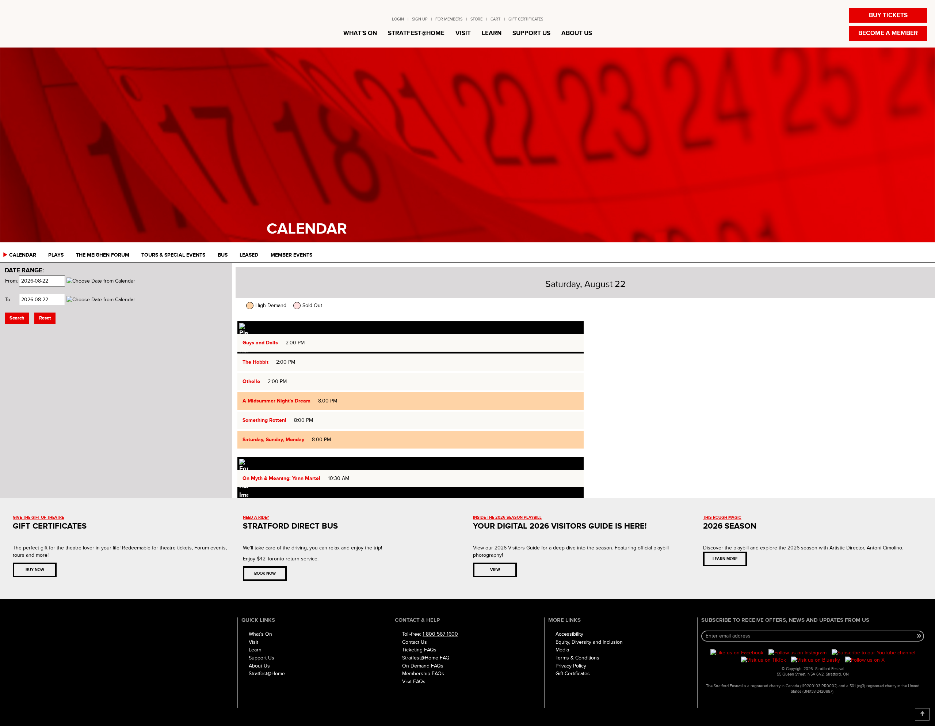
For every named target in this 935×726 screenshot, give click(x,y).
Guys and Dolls (260, 343)
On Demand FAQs (422, 666)
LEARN (491, 33)
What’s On (260, 634)
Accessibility (569, 634)
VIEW (495, 569)
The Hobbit (255, 362)
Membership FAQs (423, 673)
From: (11, 281)
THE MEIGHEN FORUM (102, 255)
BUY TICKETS (888, 15)
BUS (223, 255)
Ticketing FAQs (419, 650)
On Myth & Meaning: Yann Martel (281, 478)
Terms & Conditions (577, 658)
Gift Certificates (573, 673)
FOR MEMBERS (448, 19)
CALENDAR (22, 255)
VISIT (463, 33)
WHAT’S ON (360, 33)
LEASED (249, 255)
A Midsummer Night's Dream (276, 401)
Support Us (261, 658)
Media (562, 650)
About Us (259, 666)
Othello (251, 381)
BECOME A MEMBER (888, 33)
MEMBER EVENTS (291, 255)
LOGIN (398, 19)
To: (8, 299)
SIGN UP (419, 19)
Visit (253, 642)
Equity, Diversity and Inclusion (589, 642)
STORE (476, 19)
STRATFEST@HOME (416, 33)
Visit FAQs (413, 681)
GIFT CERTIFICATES (525, 19)
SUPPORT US (531, 33)
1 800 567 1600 (440, 634)
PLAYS (56, 255)
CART (495, 19)
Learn (255, 650)
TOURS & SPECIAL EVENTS (173, 255)
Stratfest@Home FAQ (426, 658)
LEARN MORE (725, 558)
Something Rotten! (264, 420)
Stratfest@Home (267, 673)
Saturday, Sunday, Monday (273, 439)
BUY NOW (35, 569)
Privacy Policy (571, 666)
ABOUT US (576, 33)
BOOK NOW (265, 573)
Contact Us (414, 642)
